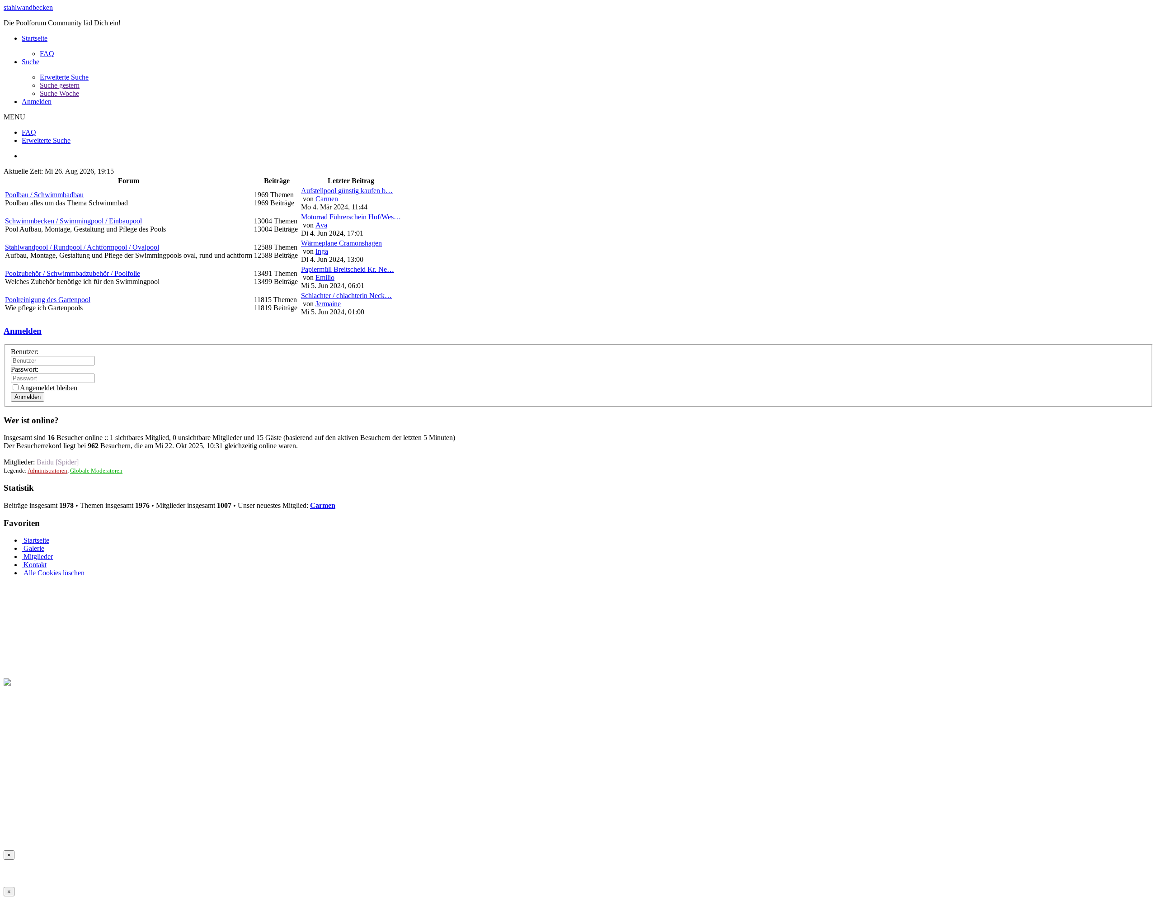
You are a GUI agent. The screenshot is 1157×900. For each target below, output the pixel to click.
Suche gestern (60, 85)
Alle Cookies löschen (53, 573)
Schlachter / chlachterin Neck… (346, 295)
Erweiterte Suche (64, 77)
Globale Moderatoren (96, 470)
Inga (321, 251)
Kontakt (34, 564)
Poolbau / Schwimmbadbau (44, 195)
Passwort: (24, 369)
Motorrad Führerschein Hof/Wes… (351, 217)
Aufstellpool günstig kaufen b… (347, 190)
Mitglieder (37, 556)
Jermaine (328, 304)
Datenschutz (173, 830)
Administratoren (47, 470)
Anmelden (37, 101)
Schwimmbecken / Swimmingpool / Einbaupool (73, 221)
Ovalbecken (213, 830)
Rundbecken (253, 830)
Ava (321, 225)
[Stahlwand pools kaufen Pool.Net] (55, 682)
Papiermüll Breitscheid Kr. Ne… (347, 269)
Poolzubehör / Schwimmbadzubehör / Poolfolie (72, 273)
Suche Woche (59, 93)
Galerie (33, 548)
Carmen (326, 199)
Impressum (19, 830)
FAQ (47, 53)
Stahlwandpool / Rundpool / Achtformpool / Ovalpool (82, 247)
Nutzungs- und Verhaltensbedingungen (95, 830)
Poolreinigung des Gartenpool (47, 299)
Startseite (34, 38)
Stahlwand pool (299, 830)
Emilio (324, 277)
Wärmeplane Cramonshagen (341, 243)
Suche (30, 62)
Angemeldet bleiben (48, 388)
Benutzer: (24, 351)
